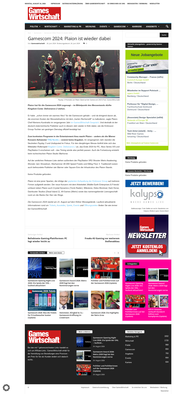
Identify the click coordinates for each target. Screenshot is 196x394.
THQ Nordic (53, 140)
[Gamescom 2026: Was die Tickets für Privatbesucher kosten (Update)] (42, 300)
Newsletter (155, 3)
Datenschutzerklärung (72, 3)
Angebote (151, 26)
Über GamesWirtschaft (95, 3)
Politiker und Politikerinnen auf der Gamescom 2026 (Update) (105, 281)
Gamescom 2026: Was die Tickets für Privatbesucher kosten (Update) (42, 315)
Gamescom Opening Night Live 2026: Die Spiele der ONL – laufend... (106, 340)
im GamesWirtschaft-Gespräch (85, 122)
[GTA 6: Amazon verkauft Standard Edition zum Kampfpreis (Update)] (158, 301)
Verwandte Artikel (37, 253)
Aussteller (61, 205)
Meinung (90, 26)
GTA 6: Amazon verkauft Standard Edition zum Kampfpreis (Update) (157, 313)
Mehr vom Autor (55, 253)
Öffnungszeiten (91, 205)
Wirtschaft (50, 26)
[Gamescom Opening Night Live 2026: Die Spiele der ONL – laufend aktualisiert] (42, 268)
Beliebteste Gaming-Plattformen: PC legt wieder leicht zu (47, 240)
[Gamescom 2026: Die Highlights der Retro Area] (105, 300)
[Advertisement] (119, 13)
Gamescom (120, 26)
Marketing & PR (72, 26)
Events (103, 26)
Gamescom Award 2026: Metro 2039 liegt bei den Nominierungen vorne (73, 283)
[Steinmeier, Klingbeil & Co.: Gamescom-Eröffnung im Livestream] (73, 300)
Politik (34, 26)
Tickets (52, 205)
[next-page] (118, 252)
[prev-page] (114, 252)
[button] (167, 26)
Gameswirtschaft (38, 43)
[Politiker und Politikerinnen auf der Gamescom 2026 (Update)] (105, 268)
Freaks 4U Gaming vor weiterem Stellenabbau (102, 240)
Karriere (137, 26)
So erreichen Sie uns (116, 3)
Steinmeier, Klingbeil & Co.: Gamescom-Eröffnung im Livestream (71, 315)
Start (29, 33)
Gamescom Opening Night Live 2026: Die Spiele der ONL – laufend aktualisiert (41, 283)
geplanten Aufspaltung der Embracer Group (88, 181)
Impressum (55, 3)
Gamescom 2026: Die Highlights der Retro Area (105, 313)
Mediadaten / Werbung (137, 3)
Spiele (69, 205)
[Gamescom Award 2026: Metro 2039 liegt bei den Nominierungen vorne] (73, 268)
